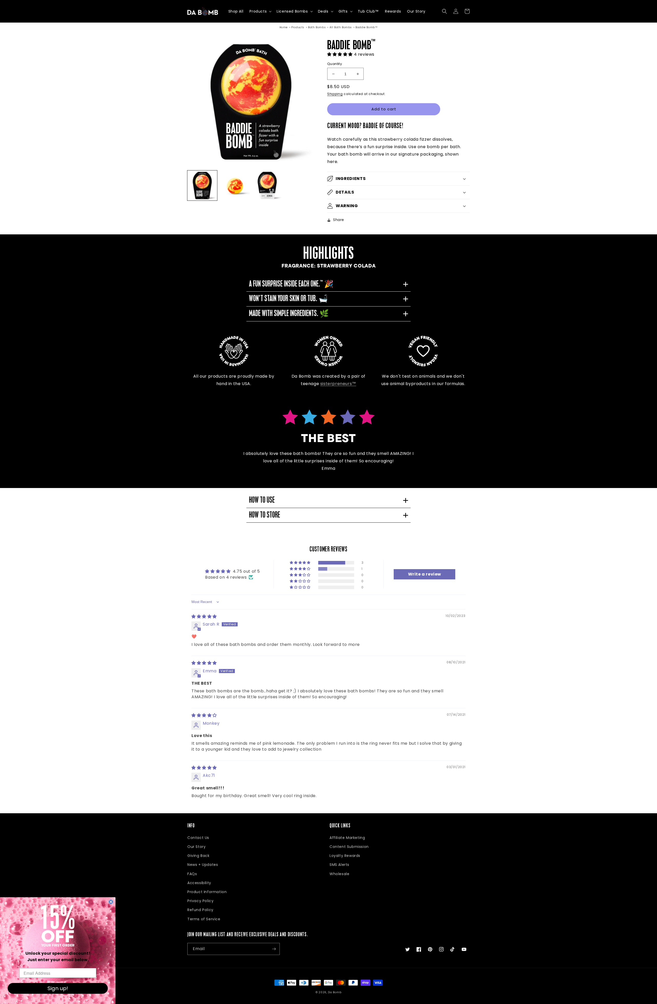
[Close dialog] (110, 901)
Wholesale (339, 873)
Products (297, 27)
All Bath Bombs (341, 27)
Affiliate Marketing (347, 837)
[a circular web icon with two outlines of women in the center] (328, 351)
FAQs (192, 873)
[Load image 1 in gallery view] (202, 185)
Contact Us (198, 837)
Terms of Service (203, 919)
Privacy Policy (200, 900)
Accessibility (199, 882)
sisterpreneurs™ (338, 384)
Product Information (207, 891)
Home (283, 27)
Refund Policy (200, 909)
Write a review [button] (424, 574)
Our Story (196, 846)
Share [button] (338, 219)
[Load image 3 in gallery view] (267, 185)
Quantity (334, 63)
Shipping (335, 94)
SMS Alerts (339, 864)
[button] (260, 11)
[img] (204, 616)
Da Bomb (334, 992)
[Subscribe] (273, 949)
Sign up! (57, 988)
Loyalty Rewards (345, 855)
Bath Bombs (317, 27)
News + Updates (202, 864)
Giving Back (198, 855)
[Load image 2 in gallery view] (234, 185)
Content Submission (349, 846)
